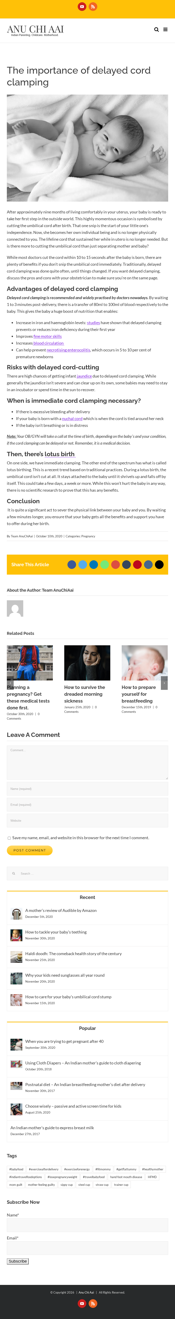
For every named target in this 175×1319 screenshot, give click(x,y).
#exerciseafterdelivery (44, 1169)
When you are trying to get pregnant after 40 (64, 1041)
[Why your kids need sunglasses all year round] (16, 976)
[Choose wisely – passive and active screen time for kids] (16, 1106)
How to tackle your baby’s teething (56, 931)
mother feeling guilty (41, 1184)
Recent (87, 897)
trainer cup (121, 1184)
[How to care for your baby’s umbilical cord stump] (16, 997)
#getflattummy (126, 1169)
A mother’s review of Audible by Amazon (61, 910)
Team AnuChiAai (22, 536)
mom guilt (15, 1184)
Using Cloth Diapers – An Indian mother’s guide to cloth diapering (83, 1062)
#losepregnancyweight (62, 1177)
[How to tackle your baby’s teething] (16, 932)
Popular (87, 1028)
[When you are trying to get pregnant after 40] (16, 1042)
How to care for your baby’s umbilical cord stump (68, 996)
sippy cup (67, 1184)
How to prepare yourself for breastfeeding (144, 662)
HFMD (152, 1177)
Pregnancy (88, 536)
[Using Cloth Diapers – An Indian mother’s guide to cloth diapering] (16, 1063)
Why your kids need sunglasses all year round (65, 975)
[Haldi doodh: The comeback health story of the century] (16, 954)
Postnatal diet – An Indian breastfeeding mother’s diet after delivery (85, 1084)
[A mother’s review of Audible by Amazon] (16, 911)
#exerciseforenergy (77, 1169)
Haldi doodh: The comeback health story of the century (73, 953)
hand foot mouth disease (126, 1177)
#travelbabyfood (94, 1177)
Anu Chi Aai (87, 1292)
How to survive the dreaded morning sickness (87, 662)
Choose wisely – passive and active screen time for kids (73, 1106)
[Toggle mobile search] (156, 29)
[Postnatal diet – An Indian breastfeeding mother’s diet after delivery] (16, 1085)
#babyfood (16, 1169)
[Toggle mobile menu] (165, 29)
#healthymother (152, 1169)
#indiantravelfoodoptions (25, 1177)
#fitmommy (103, 1169)
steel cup (84, 1184)
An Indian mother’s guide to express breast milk (52, 1127)
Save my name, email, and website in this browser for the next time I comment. (80, 837)
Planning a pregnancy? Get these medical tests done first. (29, 662)
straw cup (102, 1184)
